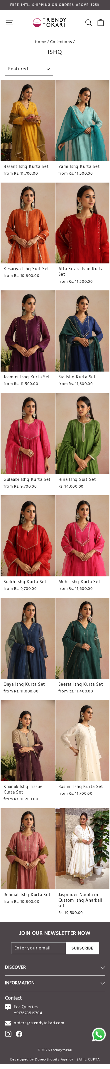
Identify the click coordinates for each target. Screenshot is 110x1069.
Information (20, 983)
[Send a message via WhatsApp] (99, 1035)
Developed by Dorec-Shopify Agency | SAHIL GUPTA (55, 1060)
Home (40, 42)
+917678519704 (28, 1013)
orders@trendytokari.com (39, 1023)
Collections (61, 42)
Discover (15, 967)
